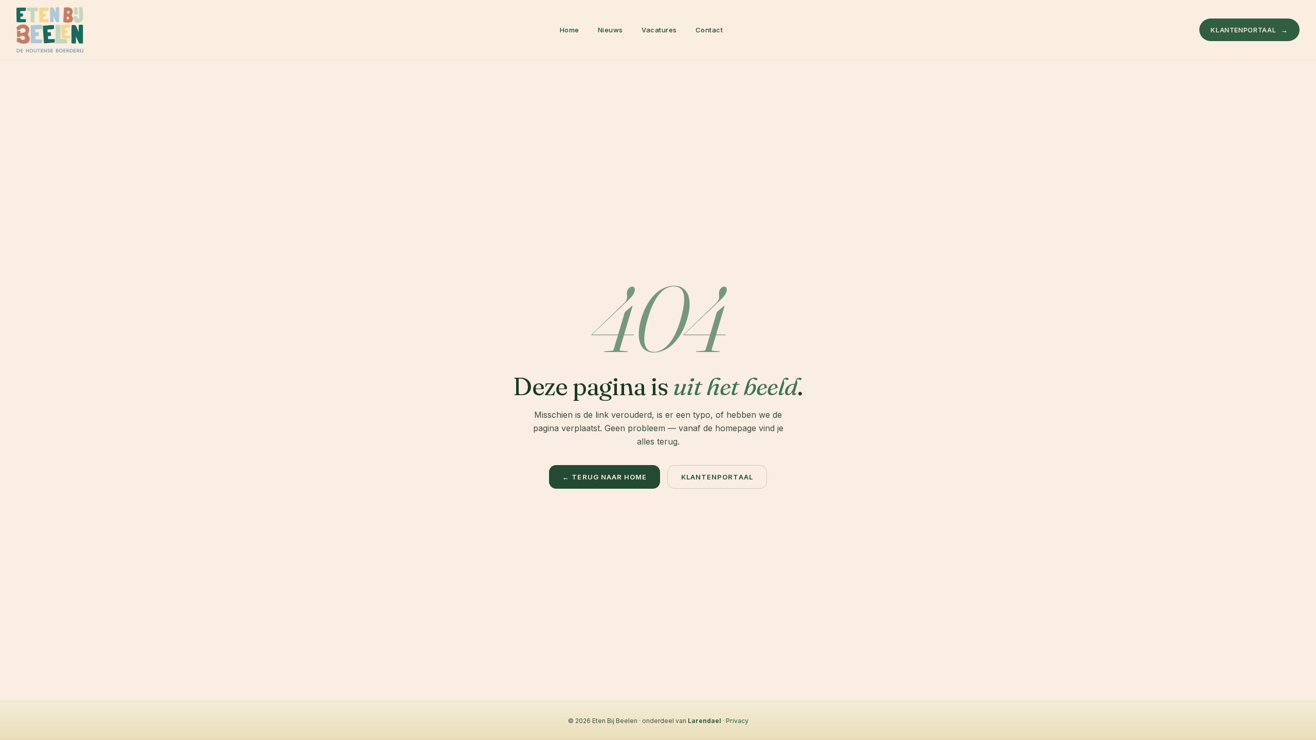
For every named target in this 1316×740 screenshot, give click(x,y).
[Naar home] (49, 29)
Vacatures (659, 30)
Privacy (737, 721)
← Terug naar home (604, 477)
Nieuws (610, 30)
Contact (709, 30)
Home (569, 30)
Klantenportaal (1249, 30)
